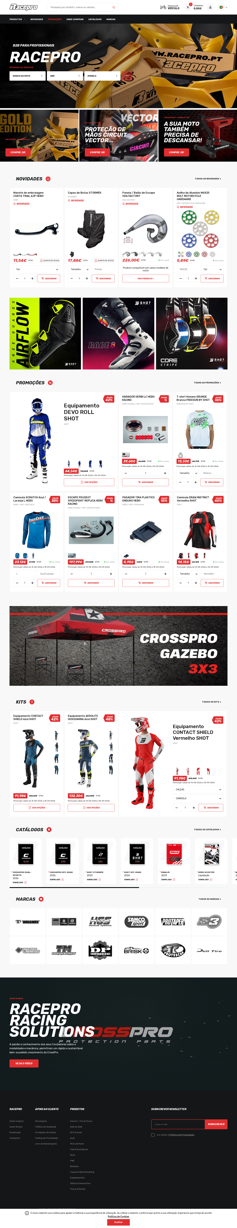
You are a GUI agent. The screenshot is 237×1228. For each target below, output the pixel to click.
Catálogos (95, 19)
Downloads (15, 1132)
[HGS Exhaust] (100, 922)
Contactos (15, 1138)
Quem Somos (16, 1127)
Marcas (110, 19)
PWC (72, 1160)
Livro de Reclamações (46, 1144)
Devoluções (41, 1121)
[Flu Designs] (27, 950)
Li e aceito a (175, 1135)
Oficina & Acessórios (80, 1183)
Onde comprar (75, 19)
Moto (72, 1155)
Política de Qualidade (45, 1127)
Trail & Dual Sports (79, 1149)
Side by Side (76, 1127)
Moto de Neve (77, 1144)
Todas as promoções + (207, 383)
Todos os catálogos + (207, 829)
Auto (72, 1138)
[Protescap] (173, 950)
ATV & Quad (76, 1132)
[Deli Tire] (209, 950)
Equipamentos (77, 1177)
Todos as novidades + (208, 179)
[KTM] (64, 922)
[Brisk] (136, 950)
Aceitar (118, 1222)
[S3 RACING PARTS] (209, 922)
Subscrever (216, 1124)
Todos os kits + (211, 702)
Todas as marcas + (209, 899)
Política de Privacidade (46, 1138)
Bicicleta (74, 1166)
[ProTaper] (173, 922)
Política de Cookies (118, 1216)
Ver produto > (146, 278)
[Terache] (27, 922)
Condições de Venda (45, 1132)
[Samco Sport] (136, 922)
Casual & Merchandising (82, 1172)
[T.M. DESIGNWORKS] (64, 950)
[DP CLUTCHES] (100, 950)
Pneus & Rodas (77, 1189)
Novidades (36, 19)
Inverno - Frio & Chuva (81, 1121)
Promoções (55, 19)
